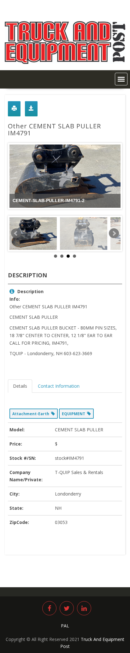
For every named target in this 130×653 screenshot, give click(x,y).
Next (114, 233)
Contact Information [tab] (59, 386)
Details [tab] (20, 386)
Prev (16, 233)
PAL (65, 626)
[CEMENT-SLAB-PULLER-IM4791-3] (83, 233)
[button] (121, 79)
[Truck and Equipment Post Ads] (65, 62)
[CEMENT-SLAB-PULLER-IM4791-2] (33, 233)
